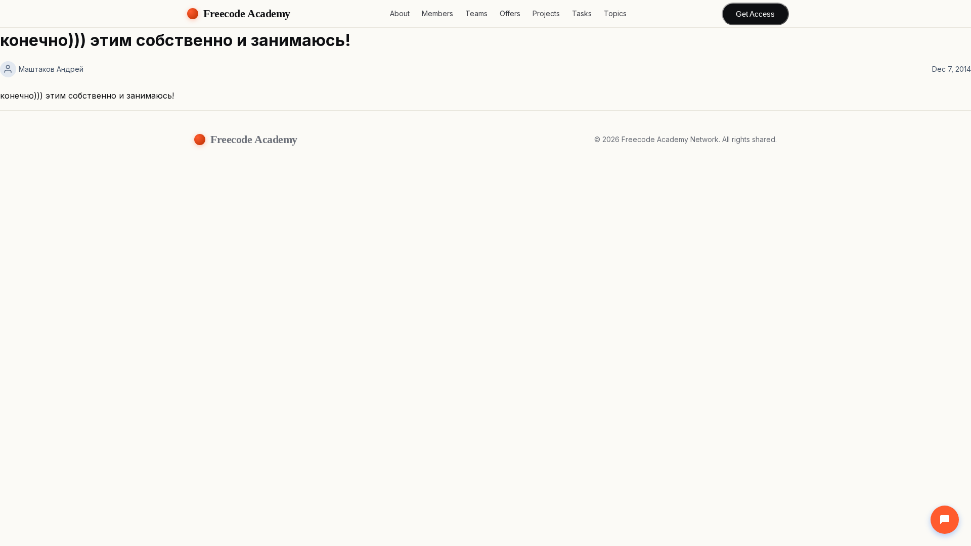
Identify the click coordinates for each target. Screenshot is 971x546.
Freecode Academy (246, 13)
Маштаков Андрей (51, 69)
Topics (615, 13)
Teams (476, 13)
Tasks (582, 13)
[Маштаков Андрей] (8, 69)
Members (437, 13)
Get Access (755, 14)
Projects (546, 13)
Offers (510, 13)
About (400, 13)
